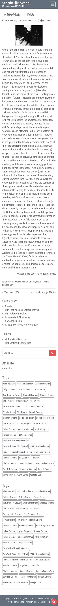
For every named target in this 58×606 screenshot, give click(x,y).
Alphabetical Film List (16, 339)
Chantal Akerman (30, 395)
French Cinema (42, 281)
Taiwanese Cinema (27, 469)
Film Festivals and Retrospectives (22, 309)
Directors (9, 306)
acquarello (47, 20)
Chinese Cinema (47, 395)
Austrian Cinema (42, 383)
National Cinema (13, 321)
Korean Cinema (9, 435)
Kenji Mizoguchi (42, 429)
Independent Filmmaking (17, 317)
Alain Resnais (9, 383)
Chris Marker (8, 401)
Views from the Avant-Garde (15, 475)
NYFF (32, 446)
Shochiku (35, 457)
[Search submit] (52, 353)
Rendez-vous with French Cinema (17, 452)
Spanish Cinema (27, 463)
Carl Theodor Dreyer (12, 395)
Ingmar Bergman (24, 423)
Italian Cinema (9, 429)
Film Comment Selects (33, 406)
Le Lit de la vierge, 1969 (42, 292)
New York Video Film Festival (15, 446)
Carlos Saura (39, 389)
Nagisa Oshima (25, 435)
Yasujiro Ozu (35, 475)
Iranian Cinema (40, 423)
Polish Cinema (42, 446)
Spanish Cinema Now (45, 463)
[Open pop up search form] (54, 602)
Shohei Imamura (10, 463)
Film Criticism (9, 412)
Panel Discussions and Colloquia (21, 324)
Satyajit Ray (24, 457)
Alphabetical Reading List (18, 343)
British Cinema (25, 389)
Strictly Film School (16, 3)
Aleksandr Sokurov (25, 383)
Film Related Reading (15, 313)
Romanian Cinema (42, 452)
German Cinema (10, 418)
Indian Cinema (9, 423)
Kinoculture (8, 368)
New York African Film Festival (16, 440)
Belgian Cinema (10, 389)
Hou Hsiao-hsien (26, 418)
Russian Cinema (10, 457)
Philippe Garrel (8, 285)
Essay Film (35, 401)
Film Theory (22, 412)
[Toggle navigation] (53, 4)
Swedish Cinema (10, 469)
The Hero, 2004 (11, 292)
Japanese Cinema (25, 429)
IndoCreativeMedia (42, 602)
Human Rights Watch (45, 418)
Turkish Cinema (44, 469)
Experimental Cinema (26, 281)
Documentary (22, 401)
